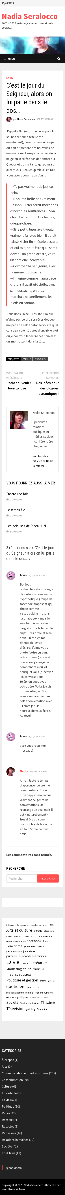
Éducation (42, 1009)
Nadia (24, 771)
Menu (11, 59)
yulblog (30, 1009)
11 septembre (35, 925)
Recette (7, 1120)
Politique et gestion (22, 980)
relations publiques (17, 997)
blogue (38, 930)
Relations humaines (15, 1140)
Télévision (15, 1008)
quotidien (40, 359)
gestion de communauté (34, 946)
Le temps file (15, 510)
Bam (22, 1189)
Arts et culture (19, 930)
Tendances (25, 1003)
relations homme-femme (19, 992)
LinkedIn (25, 963)
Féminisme (14, 946)
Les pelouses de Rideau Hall (26, 526)
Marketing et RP (18, 969)
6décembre (22, 925)
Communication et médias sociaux (25, 1073)
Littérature (39, 963)
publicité (51, 981)
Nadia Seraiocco (30, 16)
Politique (8, 1106)
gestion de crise (14, 951)
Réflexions (9, 1133)
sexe (46, 997)
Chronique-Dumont (14, 936)
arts (51, 924)
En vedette (9, 1093)
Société (12, 1002)
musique (38, 969)
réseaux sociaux (36, 998)
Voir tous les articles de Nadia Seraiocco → (43, 461)
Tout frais (8, 1153)
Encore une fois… (18, 494)
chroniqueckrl (29, 936)
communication (45, 936)
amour (45, 925)
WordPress (8, 1189)
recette (36, 987)
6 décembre (11, 925)
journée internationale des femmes (26, 956)
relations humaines (44, 992)
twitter (50, 1003)
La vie (9, 77)
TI (42, 1002)
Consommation (12, 1080)
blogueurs (49, 930)
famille (27, 359)
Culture (7, 1086)
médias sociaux (18, 974)
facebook (34, 941)
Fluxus (47, 941)
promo (43, 980)
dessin (9, 941)
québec (29, 987)
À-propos (8, 1060)
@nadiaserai (14, 1168)
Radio (6, 1113)
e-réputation (19, 941)
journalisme (29, 951)
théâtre (35, 1003)
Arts (4, 1066)
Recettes (8, 1126)
